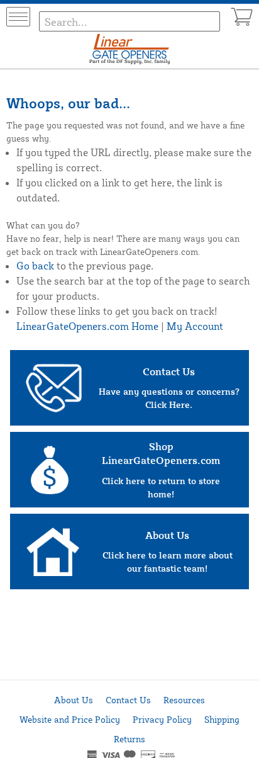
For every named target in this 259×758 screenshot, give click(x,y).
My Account (195, 326)
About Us (73, 699)
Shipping (222, 719)
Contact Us (128, 699)
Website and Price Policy (69, 719)
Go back (35, 265)
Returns (129, 738)
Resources (184, 699)
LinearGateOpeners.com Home (87, 326)
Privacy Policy (162, 719)
